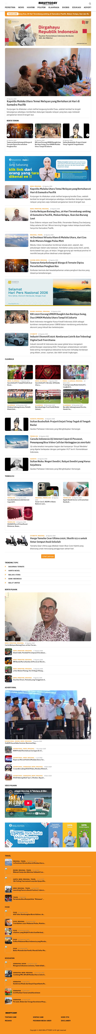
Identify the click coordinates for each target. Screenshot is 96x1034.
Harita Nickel (14, 570)
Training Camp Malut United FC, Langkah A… (74, 386)
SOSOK (24, 963)
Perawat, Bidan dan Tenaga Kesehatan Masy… (29, 1002)
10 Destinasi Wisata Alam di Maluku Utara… (29, 863)
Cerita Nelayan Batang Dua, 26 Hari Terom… (21, 645)
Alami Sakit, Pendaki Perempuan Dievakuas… (29, 653)
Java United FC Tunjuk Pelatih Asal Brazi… (19, 384)
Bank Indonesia (15, 579)
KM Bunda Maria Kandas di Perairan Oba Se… (29, 662)
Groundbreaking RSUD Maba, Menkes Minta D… (30, 769)
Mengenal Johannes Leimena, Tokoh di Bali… (29, 966)
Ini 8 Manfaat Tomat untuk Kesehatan (26, 993)
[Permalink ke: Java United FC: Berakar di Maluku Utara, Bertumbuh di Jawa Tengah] (48, 372)
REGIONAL (38, 186)
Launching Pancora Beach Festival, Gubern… (29, 890)
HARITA (15, 879)
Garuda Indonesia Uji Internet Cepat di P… (18, 501)
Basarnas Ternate (16, 566)
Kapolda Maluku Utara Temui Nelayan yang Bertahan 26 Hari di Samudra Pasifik (43, 103)
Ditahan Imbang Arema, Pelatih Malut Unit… (18, 408)
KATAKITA (33, 419)
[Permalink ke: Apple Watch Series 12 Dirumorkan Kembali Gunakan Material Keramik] (76, 489)
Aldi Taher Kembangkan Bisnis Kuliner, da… (28, 914)
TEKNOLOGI (34, 436)
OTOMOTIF (33, 334)
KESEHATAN (27, 767)
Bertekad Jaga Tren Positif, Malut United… (47, 408)
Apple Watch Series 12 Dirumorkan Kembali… (75, 501)
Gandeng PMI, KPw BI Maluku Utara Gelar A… (29, 975)
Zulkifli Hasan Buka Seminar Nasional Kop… (21, 743)
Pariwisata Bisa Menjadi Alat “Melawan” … (28, 899)
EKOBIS (32, 311)
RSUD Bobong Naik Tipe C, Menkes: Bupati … (29, 778)
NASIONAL (39, 311)
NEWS (32, 186)
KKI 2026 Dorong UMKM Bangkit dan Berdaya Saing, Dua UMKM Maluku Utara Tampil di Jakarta (48, 144)
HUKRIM (32, 260)
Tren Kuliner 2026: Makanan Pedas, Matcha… (29, 923)
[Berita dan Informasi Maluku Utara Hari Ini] (48, 3)
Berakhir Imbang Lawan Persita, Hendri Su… (74, 408)
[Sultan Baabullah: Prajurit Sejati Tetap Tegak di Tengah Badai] (76, 131)
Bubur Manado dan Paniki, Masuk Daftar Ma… (29, 950)
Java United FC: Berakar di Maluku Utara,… (47, 384)
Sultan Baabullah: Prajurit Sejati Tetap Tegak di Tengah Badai (74, 143)
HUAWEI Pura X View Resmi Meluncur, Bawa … (17, 525)
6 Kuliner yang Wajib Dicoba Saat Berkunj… (28, 932)
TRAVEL (40, 235)
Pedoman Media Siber (42, 1020)
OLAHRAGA (15, 381)
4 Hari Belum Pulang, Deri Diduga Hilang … (28, 671)
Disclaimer (65, 1020)
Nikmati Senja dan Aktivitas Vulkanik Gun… (28, 872)
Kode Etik (65, 1017)
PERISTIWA (38, 209)
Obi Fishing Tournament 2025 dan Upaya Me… (29, 881)
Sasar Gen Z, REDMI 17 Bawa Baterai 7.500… (45, 503)
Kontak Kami (38, 1017)
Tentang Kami (10, 1017)
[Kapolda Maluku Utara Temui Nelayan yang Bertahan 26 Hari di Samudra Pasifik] (48, 72)
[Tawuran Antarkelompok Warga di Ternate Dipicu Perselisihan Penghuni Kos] (20, 131)
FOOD (15, 912)
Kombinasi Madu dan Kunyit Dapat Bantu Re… (29, 984)
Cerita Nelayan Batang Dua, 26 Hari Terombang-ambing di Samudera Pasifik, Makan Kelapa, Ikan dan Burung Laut (60, 215)
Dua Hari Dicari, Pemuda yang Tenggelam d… (29, 680)
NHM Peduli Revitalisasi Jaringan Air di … (28, 751)
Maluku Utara (14, 575)
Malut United (14, 583)
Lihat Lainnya (48, 556)
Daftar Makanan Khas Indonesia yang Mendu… (30, 941)
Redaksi (8, 1020)
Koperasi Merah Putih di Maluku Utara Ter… (29, 760)
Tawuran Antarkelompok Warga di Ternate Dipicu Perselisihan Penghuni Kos (19, 144)
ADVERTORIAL (9, 741)
